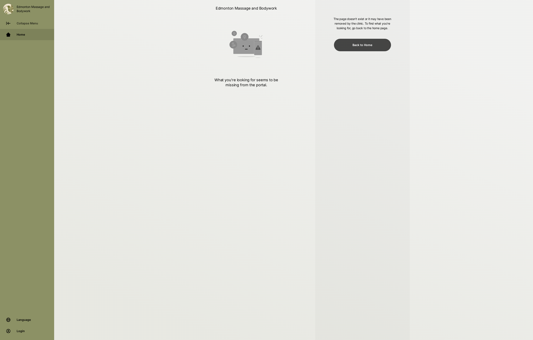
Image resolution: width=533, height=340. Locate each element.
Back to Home (362, 45)
